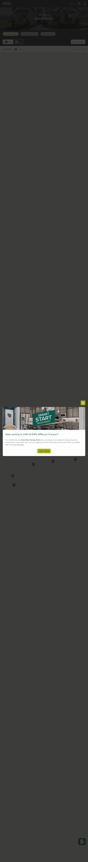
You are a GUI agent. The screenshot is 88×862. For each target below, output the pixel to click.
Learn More (44, 451)
